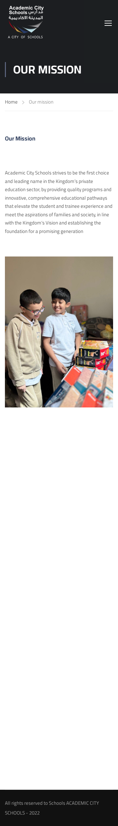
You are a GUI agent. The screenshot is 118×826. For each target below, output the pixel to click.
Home (11, 102)
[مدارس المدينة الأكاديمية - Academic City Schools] (26, 23)
